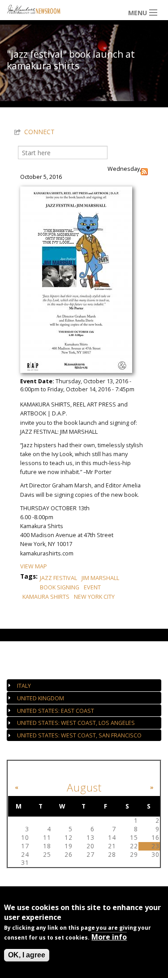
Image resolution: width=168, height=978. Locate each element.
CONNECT (39, 131)
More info (109, 937)
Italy (24, 686)
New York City (94, 597)
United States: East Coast (55, 711)
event (92, 587)
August (84, 787)
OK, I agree (26, 955)
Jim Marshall (100, 578)
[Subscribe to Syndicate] (144, 171)
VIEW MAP (33, 566)
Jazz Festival (58, 578)
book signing (59, 587)
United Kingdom (40, 698)
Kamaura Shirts (45, 597)
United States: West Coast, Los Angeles (76, 723)
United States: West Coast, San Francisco (79, 735)
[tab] (84, 685)
